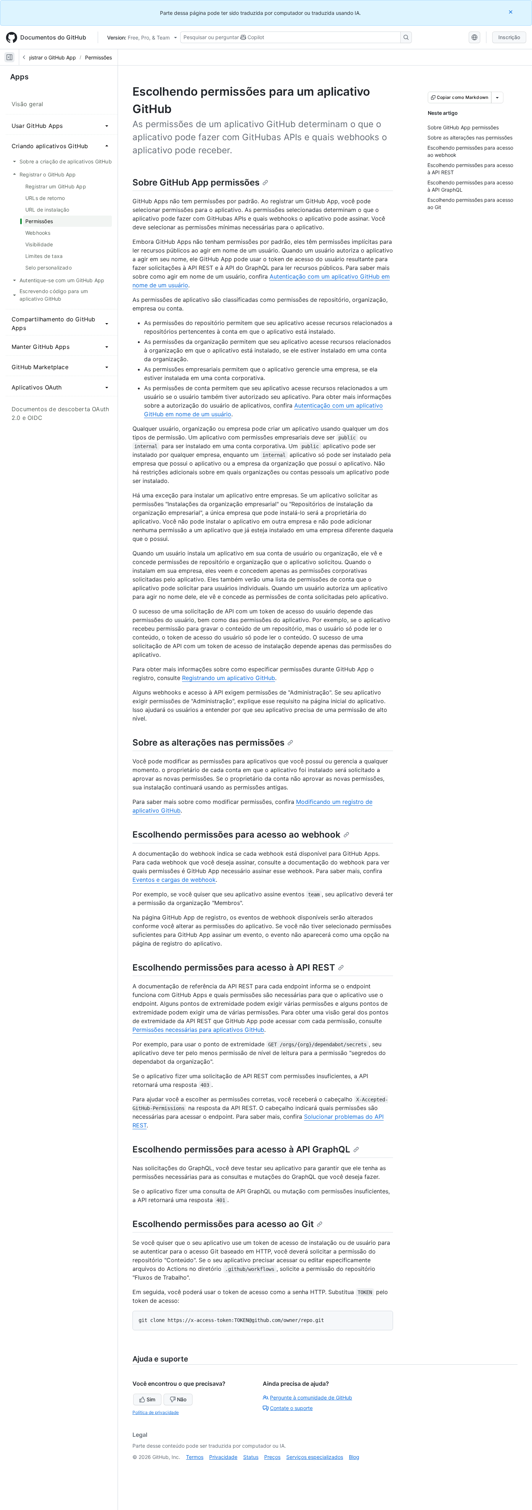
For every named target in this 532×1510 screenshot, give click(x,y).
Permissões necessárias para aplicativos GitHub (198, 1029)
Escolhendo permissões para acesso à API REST (233, 967)
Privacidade (223, 1457)
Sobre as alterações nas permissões (208, 742)
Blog (354, 1457)
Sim (151, 1399)
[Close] (511, 12)
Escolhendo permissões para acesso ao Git (223, 1224)
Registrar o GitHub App (48, 57)
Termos (194, 1457)
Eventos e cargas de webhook (174, 879)
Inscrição (509, 37)
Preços (272, 1457)
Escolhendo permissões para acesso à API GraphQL (241, 1149)
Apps (19, 76)
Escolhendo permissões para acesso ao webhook (236, 834)
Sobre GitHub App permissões (195, 182)
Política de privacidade (155, 1412)
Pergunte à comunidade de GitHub (311, 1397)
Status (250, 1457)
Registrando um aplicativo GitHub (228, 677)
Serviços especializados (314, 1457)
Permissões (98, 57)
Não (181, 1399)
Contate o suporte (291, 1408)
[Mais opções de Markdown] (497, 97)
